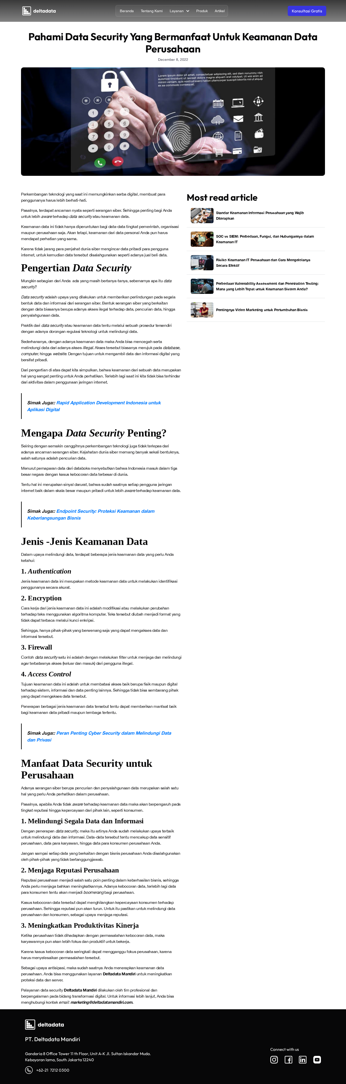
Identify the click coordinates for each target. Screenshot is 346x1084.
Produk (202, 11)
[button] (179, 10)
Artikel (220, 11)
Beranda (127, 11)
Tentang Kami (152, 11)
